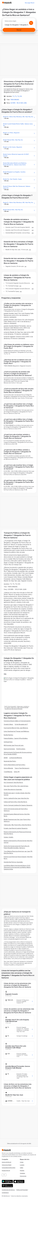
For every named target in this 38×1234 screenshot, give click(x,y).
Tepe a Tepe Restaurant (22, 768)
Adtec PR (16, 771)
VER (33, 227)
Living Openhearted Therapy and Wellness (16, 731)
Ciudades (22, 1173)
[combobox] (19, 21)
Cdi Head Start (8, 742)
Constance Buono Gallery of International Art (17, 721)
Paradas (22, 1170)
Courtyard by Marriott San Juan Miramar (16, 728)
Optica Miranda (8, 768)
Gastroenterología (9, 749)
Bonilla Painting (8, 735)
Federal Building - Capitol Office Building (15, 738)
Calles (21, 1167)
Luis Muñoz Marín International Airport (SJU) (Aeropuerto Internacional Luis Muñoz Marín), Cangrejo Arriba (17, 867)
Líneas (21, 1162)
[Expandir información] (30, 670)
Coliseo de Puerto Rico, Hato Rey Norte (15, 802)
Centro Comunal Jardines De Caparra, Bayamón (18, 805)
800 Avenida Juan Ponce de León (13, 745)
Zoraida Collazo (8, 724)
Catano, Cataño (8, 837)
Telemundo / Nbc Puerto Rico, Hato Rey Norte (17, 825)
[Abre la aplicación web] (7, 1185)
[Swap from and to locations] (31, 23)
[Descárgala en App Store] (18, 1181)
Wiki (5, 674)
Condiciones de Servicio (8, 1190)
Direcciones (23, 1176)
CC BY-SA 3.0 (26, 706)
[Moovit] (7, 3)
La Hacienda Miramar (15, 757)
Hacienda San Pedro (10, 761)
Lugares (22, 1165)
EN (4, 1174)
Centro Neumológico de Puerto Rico (14, 764)
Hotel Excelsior (20, 749)
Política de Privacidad (22, 1190)
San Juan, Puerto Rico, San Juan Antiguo (16, 786)
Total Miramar (8, 771)
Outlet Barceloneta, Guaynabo (13, 789)
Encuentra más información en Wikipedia (13, 708)
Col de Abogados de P (21, 724)
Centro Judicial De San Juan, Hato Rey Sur (16, 798)
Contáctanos (5, 1192)
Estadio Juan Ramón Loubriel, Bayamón (15, 828)
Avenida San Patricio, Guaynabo (13, 862)
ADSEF (6, 757)
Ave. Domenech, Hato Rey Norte (13, 782)
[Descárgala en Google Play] (7, 1181)
